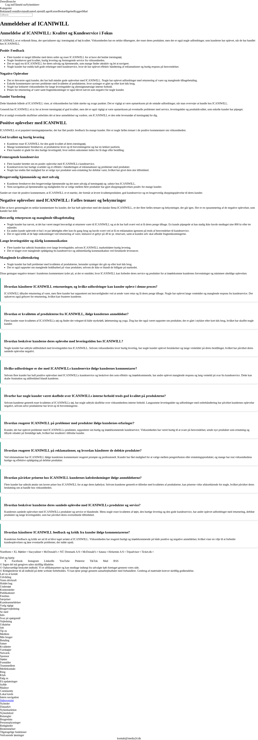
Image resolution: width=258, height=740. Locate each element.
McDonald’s (50, 551)
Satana (102, 551)
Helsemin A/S (116, 551)
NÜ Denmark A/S (70, 551)
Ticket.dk (146, 551)
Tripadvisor (132, 551)
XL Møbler (20, 551)
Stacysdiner (34, 551)
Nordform (5, 551)
